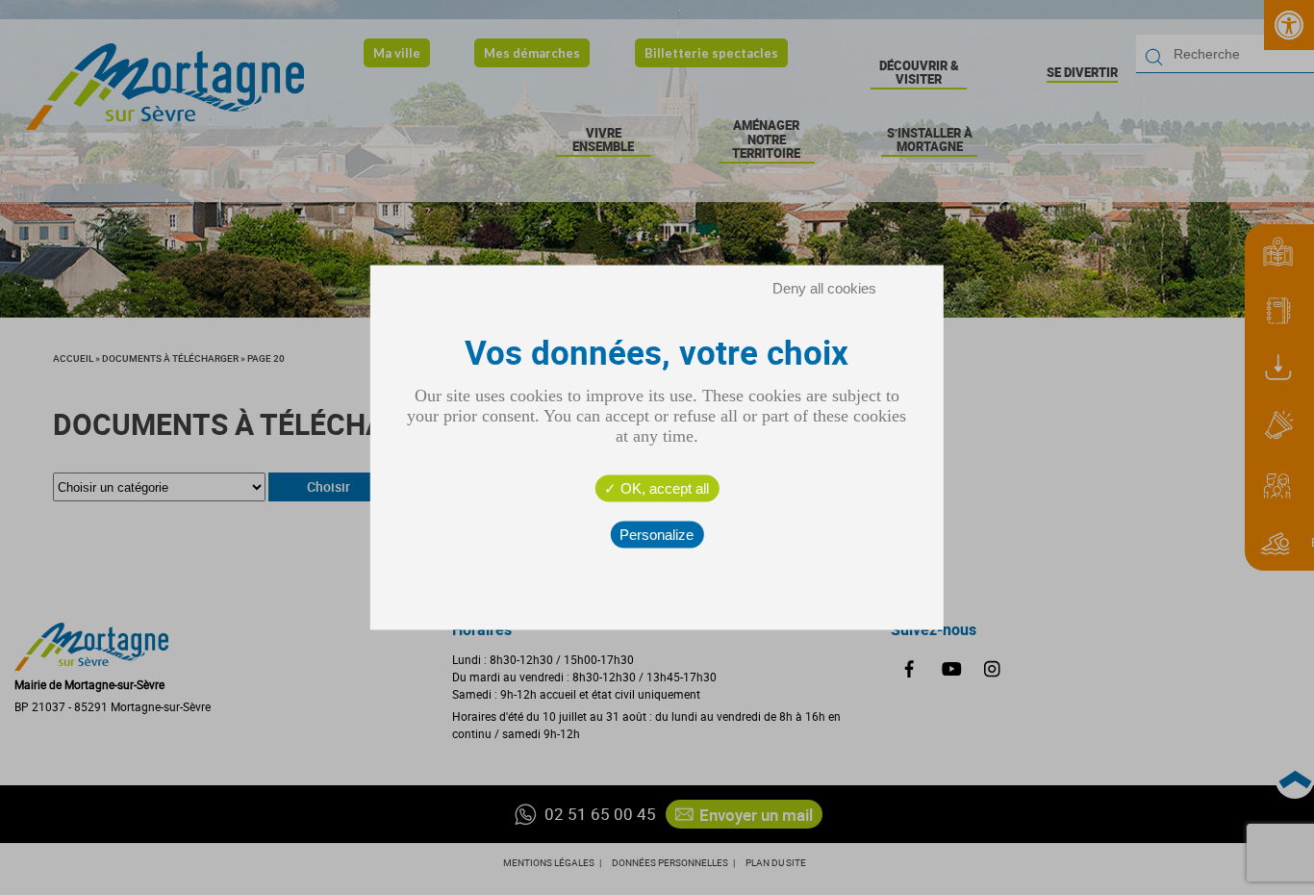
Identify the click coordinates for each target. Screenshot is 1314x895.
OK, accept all (663, 488)
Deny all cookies (824, 288)
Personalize (656, 534)
